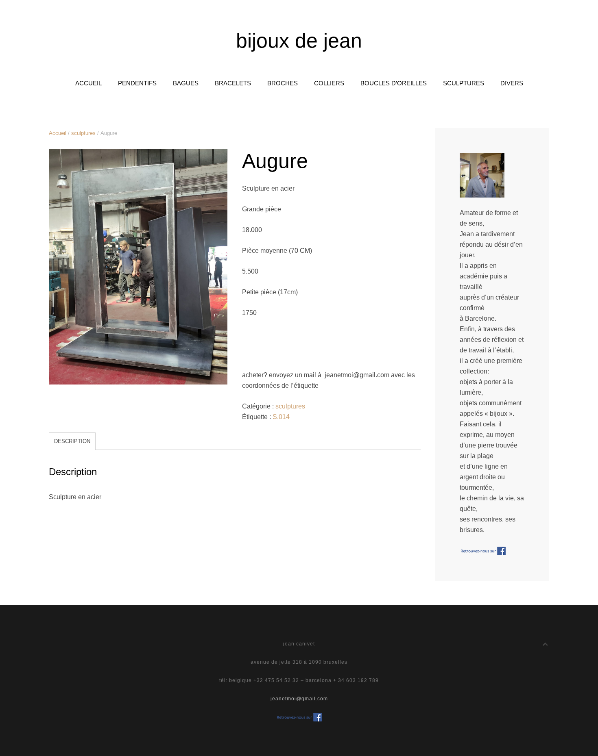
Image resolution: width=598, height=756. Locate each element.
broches (282, 83)
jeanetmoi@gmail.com (299, 699)
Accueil (57, 133)
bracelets (233, 83)
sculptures (463, 83)
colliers (329, 83)
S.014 (281, 416)
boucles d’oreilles (393, 83)
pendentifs (137, 83)
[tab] (72, 441)
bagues (186, 83)
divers (511, 83)
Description (72, 441)
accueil (88, 83)
